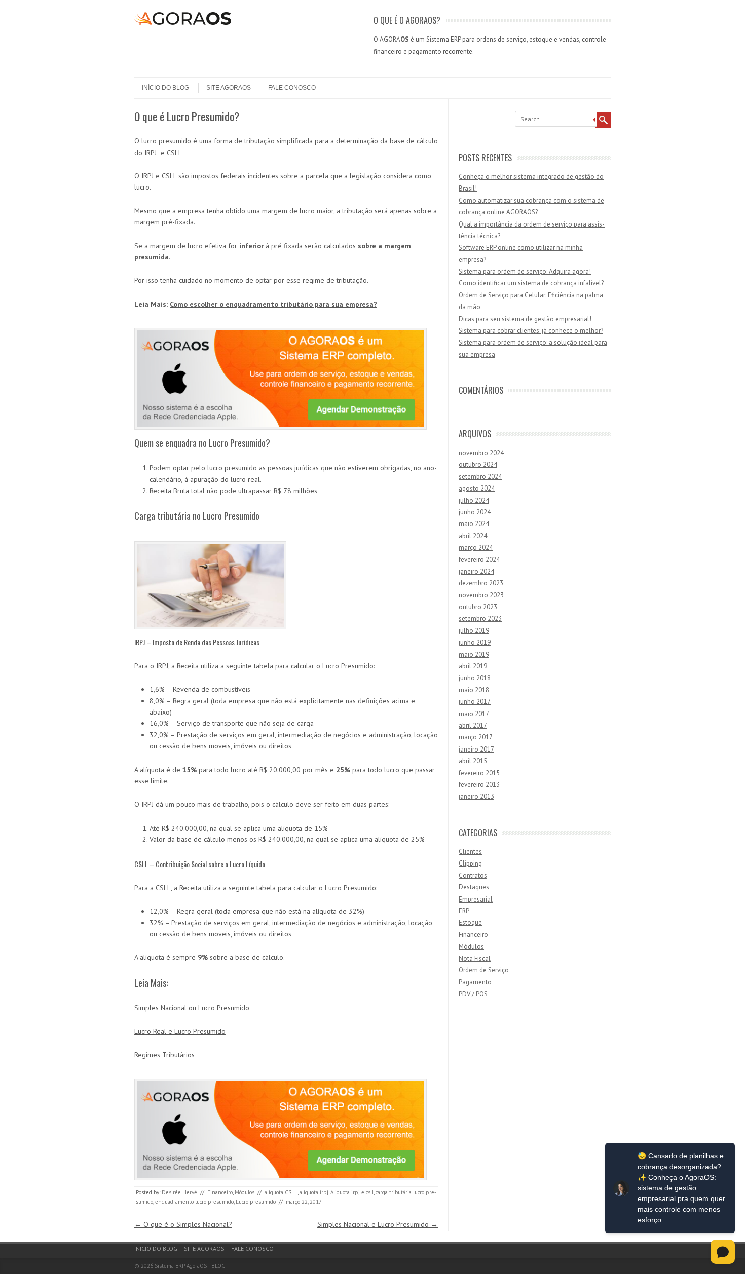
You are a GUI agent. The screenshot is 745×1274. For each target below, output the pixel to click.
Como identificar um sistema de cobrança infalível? (531, 283)
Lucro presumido (256, 1201)
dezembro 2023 (481, 583)
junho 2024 (475, 512)
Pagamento (475, 982)
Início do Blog (165, 87)
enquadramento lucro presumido (194, 1201)
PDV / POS (473, 994)
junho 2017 (475, 701)
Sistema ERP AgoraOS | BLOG (190, 1265)
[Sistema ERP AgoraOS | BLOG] (182, 22)
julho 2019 (474, 630)
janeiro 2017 (476, 749)
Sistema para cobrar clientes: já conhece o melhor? (531, 330)
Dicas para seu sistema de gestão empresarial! (525, 319)
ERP (464, 911)
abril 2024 (473, 536)
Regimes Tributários (164, 1054)
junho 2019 (475, 642)
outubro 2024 (478, 464)
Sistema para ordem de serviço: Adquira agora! (525, 271)
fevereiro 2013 (479, 784)
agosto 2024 (477, 488)
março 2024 (476, 547)
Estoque (470, 922)
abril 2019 (473, 666)
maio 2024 (474, 523)
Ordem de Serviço (484, 970)
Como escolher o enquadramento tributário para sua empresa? (273, 304)
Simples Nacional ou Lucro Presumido (191, 1008)
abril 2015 (473, 761)
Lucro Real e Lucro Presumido (180, 1031)
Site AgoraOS (228, 87)
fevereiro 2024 (479, 559)
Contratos (473, 875)
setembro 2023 (480, 618)
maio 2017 (474, 713)
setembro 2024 (480, 476)
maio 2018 (474, 690)
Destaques (474, 887)
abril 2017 (473, 725)
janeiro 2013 (476, 796)
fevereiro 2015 (479, 773)
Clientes (470, 851)
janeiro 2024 (476, 571)
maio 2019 (474, 654)
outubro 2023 (478, 607)
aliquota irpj (314, 1192)
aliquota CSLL (281, 1192)
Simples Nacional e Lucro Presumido (377, 1224)
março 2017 (476, 737)
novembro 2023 (481, 595)
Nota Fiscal (475, 958)
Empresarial (476, 899)
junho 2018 (475, 677)
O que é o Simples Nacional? (183, 1224)
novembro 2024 (481, 452)
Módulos (244, 1192)
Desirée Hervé (179, 1192)
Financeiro (220, 1192)
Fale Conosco (292, 87)
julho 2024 (474, 500)
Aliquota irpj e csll (352, 1192)
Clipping (470, 863)
